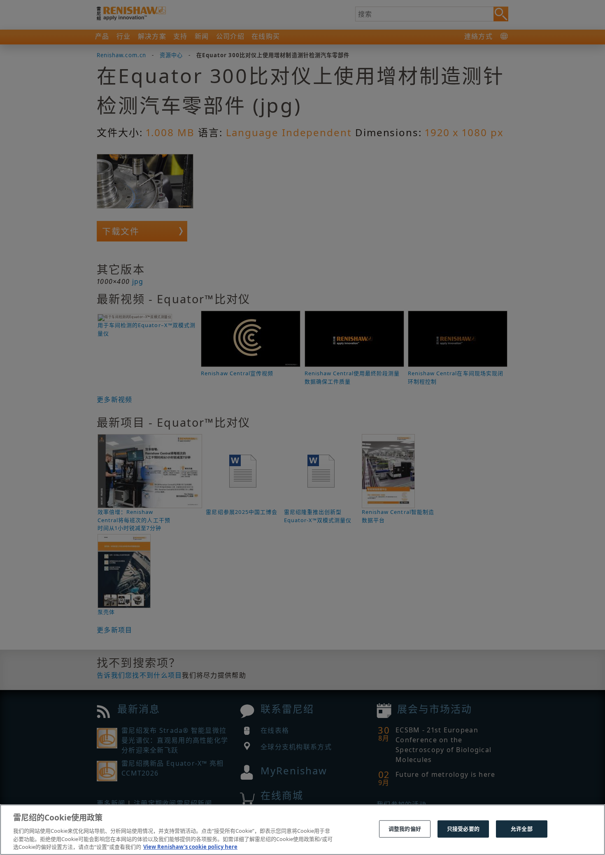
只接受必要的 (463, 828)
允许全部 (522, 828)
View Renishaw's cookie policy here (190, 846)
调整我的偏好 (405, 828)
